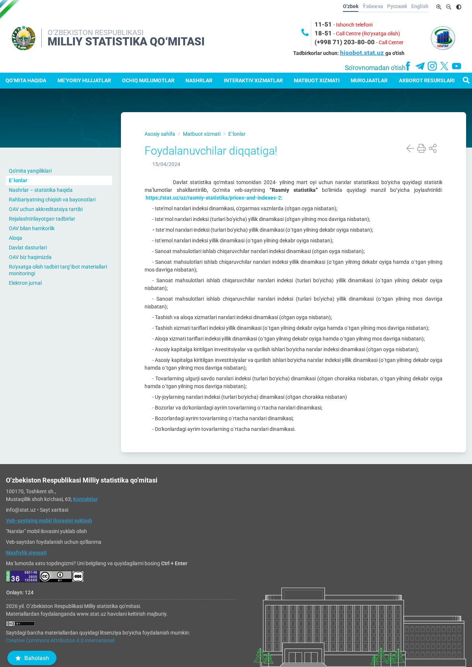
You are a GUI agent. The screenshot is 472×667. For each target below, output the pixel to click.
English (419, 6)
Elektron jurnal (25, 283)
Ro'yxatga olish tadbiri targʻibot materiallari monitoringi (58, 270)
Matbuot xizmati (317, 80)
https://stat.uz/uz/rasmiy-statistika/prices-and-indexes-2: (213, 198)
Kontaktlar (85, 499)
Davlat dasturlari (28, 247)
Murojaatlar (369, 80)
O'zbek (350, 6)
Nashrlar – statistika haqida (41, 190)
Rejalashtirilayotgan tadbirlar (42, 219)
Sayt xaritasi (54, 510)
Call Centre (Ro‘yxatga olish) (368, 34)
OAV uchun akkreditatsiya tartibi (46, 209)
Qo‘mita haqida (26, 80)
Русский (397, 6)
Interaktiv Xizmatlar (253, 80)
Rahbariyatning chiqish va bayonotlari (52, 200)
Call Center (391, 42)
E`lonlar (18, 180)
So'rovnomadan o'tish (375, 68)
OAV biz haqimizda (30, 257)
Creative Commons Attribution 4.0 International (60, 640)
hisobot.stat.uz (362, 52)
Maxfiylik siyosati (26, 553)
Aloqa (15, 238)
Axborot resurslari (427, 80)
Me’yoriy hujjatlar (84, 80)
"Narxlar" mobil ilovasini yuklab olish (46, 531)
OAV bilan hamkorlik (32, 228)
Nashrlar (198, 80)
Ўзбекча (372, 6)
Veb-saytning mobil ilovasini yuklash (49, 520)
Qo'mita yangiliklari (30, 171)
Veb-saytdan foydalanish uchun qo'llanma (53, 542)
